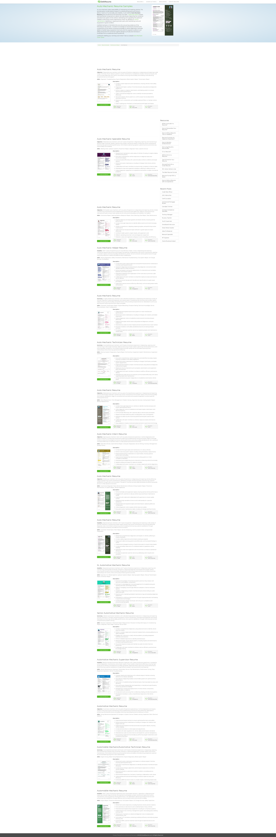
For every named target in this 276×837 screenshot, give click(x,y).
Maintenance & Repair (115, 45)
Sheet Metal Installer (168, 228)
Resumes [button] (140, 1)
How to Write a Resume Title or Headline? (169, 133)
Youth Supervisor (167, 221)
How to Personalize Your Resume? (169, 129)
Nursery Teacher (167, 218)
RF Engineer (165, 237)
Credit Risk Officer (167, 192)
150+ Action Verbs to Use (169, 169)
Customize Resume (104, 104)
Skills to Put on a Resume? (167, 155)
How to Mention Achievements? (166, 143)
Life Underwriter (166, 195)
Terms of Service (125, 835)
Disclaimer (134, 835)
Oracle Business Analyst (169, 241)
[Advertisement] (138, 57)
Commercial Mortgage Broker (168, 202)
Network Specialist (167, 234)
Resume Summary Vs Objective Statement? (168, 138)
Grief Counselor (166, 198)
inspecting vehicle (133, 14)
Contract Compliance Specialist (168, 210)
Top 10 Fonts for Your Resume (168, 160)
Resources (163, 1)
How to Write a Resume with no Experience (169, 181)
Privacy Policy (117, 835)
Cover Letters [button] (151, 1)
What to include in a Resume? (168, 124)
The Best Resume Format (169, 172)
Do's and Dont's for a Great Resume (168, 165)
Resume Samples (105, 45)
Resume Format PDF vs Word (169, 176)
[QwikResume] (104, 2)
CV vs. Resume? (166, 151)
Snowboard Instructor (168, 224)
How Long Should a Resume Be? (167, 147)
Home (99, 45)
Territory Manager (167, 214)
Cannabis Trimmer (167, 206)
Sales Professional (167, 231)
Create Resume (174, 1)
